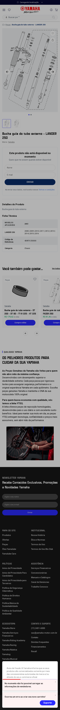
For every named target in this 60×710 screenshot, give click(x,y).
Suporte (47, 702)
